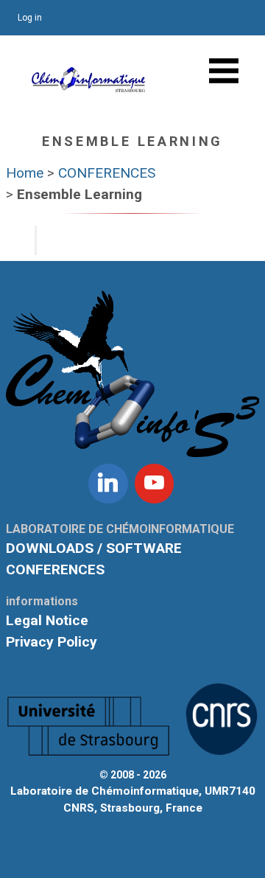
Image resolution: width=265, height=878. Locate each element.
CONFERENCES (55, 569)
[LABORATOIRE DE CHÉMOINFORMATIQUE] (88, 84)
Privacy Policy (51, 641)
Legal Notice (47, 620)
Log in (30, 18)
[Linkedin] (108, 484)
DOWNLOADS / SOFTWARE (94, 548)
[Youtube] (154, 484)
